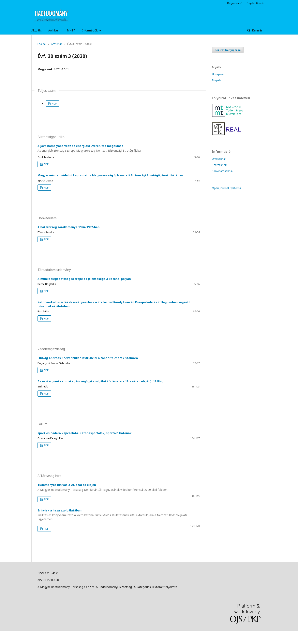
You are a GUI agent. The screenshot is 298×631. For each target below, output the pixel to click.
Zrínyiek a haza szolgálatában (112, 514)
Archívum (54, 30)
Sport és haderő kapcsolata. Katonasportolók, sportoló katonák (85, 433)
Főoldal (42, 44)
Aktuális (36, 30)
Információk (90, 30)
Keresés (257, 30)
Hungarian (218, 74)
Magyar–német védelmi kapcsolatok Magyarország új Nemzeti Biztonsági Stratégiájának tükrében (110, 175)
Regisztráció (234, 3)
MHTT (71, 30)
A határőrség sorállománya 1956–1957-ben (69, 227)
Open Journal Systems (226, 188)
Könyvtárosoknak (222, 171)
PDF (54, 103)
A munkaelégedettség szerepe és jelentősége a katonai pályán (84, 279)
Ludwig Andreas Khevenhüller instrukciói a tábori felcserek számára (88, 358)
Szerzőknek (219, 165)
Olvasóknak (219, 159)
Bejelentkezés (256, 3)
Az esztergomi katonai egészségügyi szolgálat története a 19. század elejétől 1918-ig (100, 381)
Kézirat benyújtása (228, 50)
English (216, 80)
